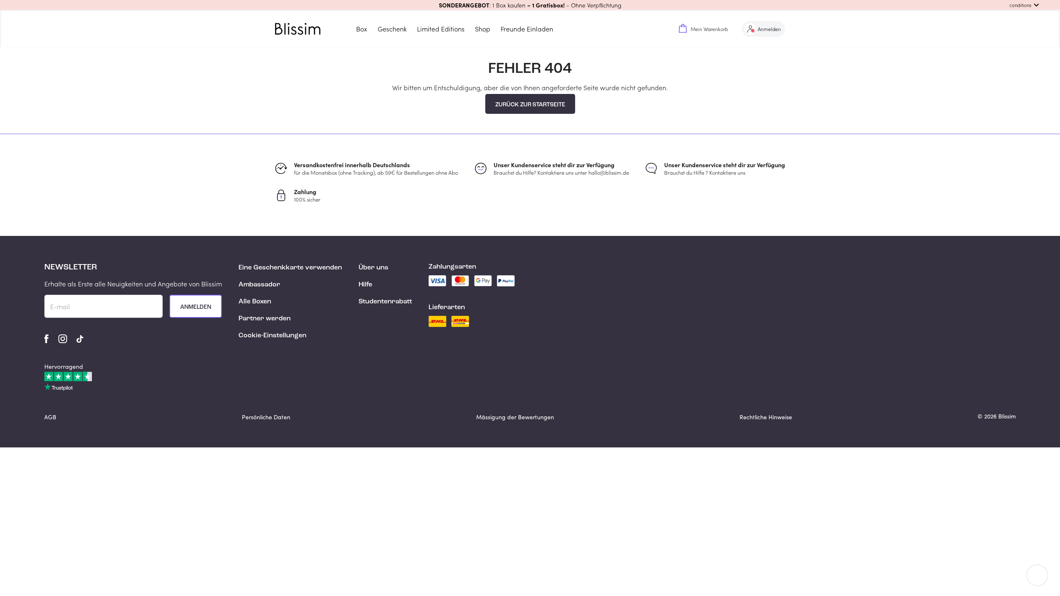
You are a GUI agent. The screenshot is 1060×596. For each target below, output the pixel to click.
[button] (530, 5)
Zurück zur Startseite (530, 105)
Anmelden (195, 307)
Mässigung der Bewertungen (515, 417)
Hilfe (365, 284)
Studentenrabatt (385, 301)
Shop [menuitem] (482, 28)
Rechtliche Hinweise (766, 417)
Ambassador (259, 284)
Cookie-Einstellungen (272, 335)
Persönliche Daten (266, 417)
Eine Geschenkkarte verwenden (290, 267)
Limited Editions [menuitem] (441, 28)
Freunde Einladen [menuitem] (527, 28)
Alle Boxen (254, 301)
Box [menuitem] (361, 28)
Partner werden (264, 318)
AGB (50, 417)
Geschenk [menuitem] (392, 28)
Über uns (373, 267)
